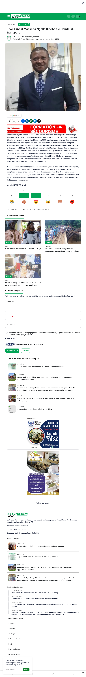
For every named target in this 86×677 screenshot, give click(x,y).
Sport (10, 664)
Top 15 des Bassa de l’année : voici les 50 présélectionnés (35, 598)
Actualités (12, 629)
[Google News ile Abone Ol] (14, 116)
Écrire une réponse (14, 291)
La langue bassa (14, 654)
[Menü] (8, 16)
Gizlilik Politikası (11, 669)
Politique (11, 659)
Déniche (11, 644)
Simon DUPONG (18, 37)
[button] (68, 16)
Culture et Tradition (15, 639)
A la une (11, 624)
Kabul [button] (26, 669)
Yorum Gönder (12, 350)
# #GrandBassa (13, 209)
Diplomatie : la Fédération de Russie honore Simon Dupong (35, 593)
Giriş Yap (26, 350)
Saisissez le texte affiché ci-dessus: (29, 344)
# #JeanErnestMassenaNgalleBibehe (36, 209)
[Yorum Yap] (9, 121)
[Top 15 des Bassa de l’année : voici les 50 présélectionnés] (43, 366)
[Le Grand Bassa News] (20, 16)
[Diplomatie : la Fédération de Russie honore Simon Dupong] (43, 546)
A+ (14, 121)
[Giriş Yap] (73, 16)
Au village (11, 634)
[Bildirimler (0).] (74, 674)
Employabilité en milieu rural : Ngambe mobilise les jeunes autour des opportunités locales (44, 605)
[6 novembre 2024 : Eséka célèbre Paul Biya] (23, 236)
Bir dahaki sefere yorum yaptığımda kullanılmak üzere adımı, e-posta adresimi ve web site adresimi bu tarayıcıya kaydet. (44, 334)
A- (18, 121)
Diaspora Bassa (14, 649)
